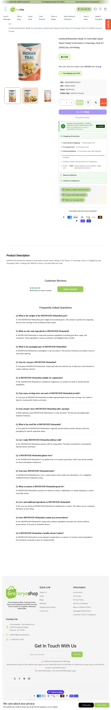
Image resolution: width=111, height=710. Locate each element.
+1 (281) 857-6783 (17, 639)
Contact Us (44, 611)
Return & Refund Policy (82, 607)
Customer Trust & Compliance (84, 614)
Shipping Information (48, 607)
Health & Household (98, 17)
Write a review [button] (70, 289)
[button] (5, 9)
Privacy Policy (78, 600)
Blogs (42, 600)
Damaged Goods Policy (82, 611)
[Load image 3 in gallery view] (47, 95)
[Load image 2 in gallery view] (30, 95)
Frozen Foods (30, 17)
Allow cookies (101, 705)
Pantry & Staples (54, 17)
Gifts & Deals (19, 17)
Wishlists (43, 603)
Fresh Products (42, 17)
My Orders (77, 596)
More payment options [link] (83, 117)
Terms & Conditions (80, 603)
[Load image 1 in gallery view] (12, 95)
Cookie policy (86, 705)
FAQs (42, 596)
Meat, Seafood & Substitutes (69, 17)
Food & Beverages (6, 17)
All (10, 24)
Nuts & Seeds (86, 17)
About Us (43, 592)
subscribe (77, 654)
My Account (77, 592)
